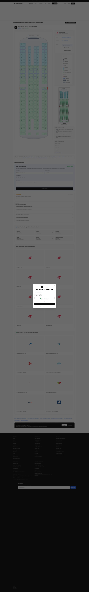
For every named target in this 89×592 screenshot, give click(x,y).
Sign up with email (44, 303)
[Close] (54, 286)
